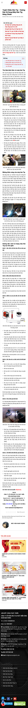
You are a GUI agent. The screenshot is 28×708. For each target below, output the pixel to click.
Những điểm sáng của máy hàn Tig (13, 62)
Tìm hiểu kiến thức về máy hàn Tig (13, 60)
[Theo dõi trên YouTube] (14, 698)
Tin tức (23, 516)
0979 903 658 (9, 652)
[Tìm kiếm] (25, 2)
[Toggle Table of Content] (22, 58)
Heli (14, 140)
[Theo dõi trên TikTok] (11, 698)
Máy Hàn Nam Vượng (19, 16)
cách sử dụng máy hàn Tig (9, 52)
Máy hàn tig (18, 489)
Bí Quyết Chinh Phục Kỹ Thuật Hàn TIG (13, 29)
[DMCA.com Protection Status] (20, 703)
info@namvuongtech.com (13, 655)
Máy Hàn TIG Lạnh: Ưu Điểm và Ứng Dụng (14, 31)
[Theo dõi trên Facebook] (8, 698)
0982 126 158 (10, 649)
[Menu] (2, 2)
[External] (7, 703)
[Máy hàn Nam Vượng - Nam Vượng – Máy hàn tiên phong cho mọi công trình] (14, 2)
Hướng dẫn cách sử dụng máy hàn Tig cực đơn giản (14, 65)
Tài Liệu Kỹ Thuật (19, 516)
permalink (10, 517)
